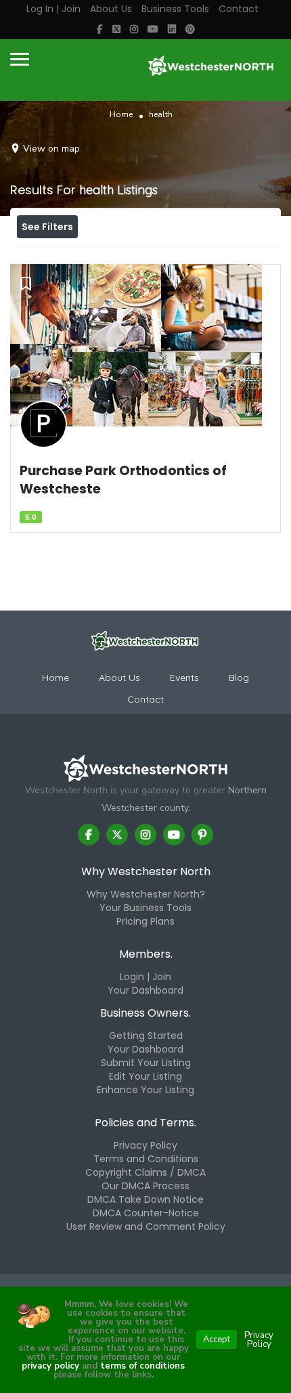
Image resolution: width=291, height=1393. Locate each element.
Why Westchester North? (146, 894)
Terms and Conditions (145, 1159)
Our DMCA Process (145, 1186)
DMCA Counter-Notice (146, 1213)
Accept (216, 1339)
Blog (239, 677)
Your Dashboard (145, 990)
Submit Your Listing (146, 1062)
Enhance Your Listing (145, 1090)
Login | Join (145, 976)
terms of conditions (141, 1366)
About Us (111, 9)
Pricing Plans (145, 921)
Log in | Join (53, 9)
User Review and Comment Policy (145, 1226)
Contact (239, 9)
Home (121, 114)
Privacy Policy (145, 1145)
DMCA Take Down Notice (145, 1199)
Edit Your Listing (145, 1076)
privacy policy (50, 1366)
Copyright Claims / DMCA (145, 1172)
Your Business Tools (145, 907)
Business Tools (175, 9)
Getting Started (146, 1035)
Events (184, 677)
